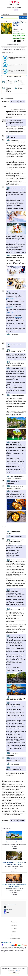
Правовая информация (14, 938)
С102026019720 (9, 307)
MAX (7, 912)
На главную (14, 922)
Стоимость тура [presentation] (14, 101)
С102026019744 (9, 303)
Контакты (14, 928)
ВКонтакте (9, 909)
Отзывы (14, 931)
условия (18, 970)
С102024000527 (21, 325)
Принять (14, 972)
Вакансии (14, 935)
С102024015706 (9, 312)
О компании (14, 925)
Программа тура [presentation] (5, 101)
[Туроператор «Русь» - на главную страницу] (14, 2)
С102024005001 (18, 317)
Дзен (7, 906)
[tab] (5, 101)
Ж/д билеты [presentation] (21, 101)
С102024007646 (9, 321)
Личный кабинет (23, 17)
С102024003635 (9, 298)
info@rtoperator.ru (6, 942)
